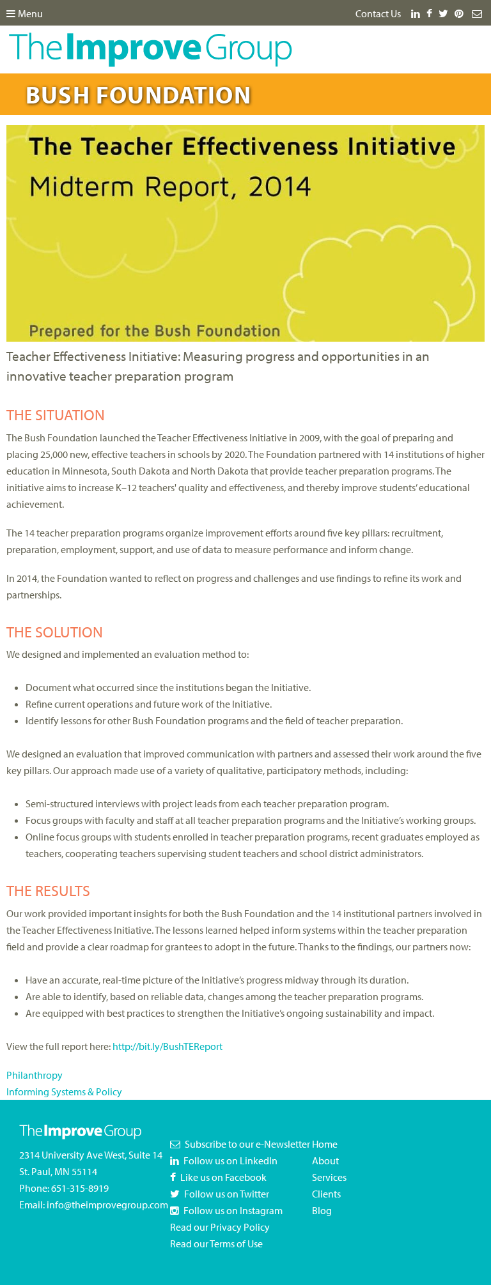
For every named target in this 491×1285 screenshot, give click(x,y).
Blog (322, 1210)
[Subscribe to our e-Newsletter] (478, 13)
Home (325, 1143)
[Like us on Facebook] (432, 13)
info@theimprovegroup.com (107, 1204)
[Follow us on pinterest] (461, 13)
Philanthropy (34, 1074)
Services (329, 1177)
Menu (30, 13)
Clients (326, 1193)
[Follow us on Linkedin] (416, 13)
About (325, 1160)
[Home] (150, 41)
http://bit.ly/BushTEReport (167, 1046)
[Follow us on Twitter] (446, 13)
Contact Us (378, 13)
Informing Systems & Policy (64, 1091)
